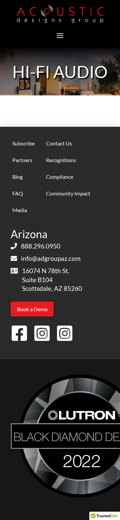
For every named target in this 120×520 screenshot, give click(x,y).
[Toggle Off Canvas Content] (60, 35)
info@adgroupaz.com (51, 258)
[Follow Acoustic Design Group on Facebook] (19, 334)
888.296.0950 (40, 246)
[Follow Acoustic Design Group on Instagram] (42, 334)
